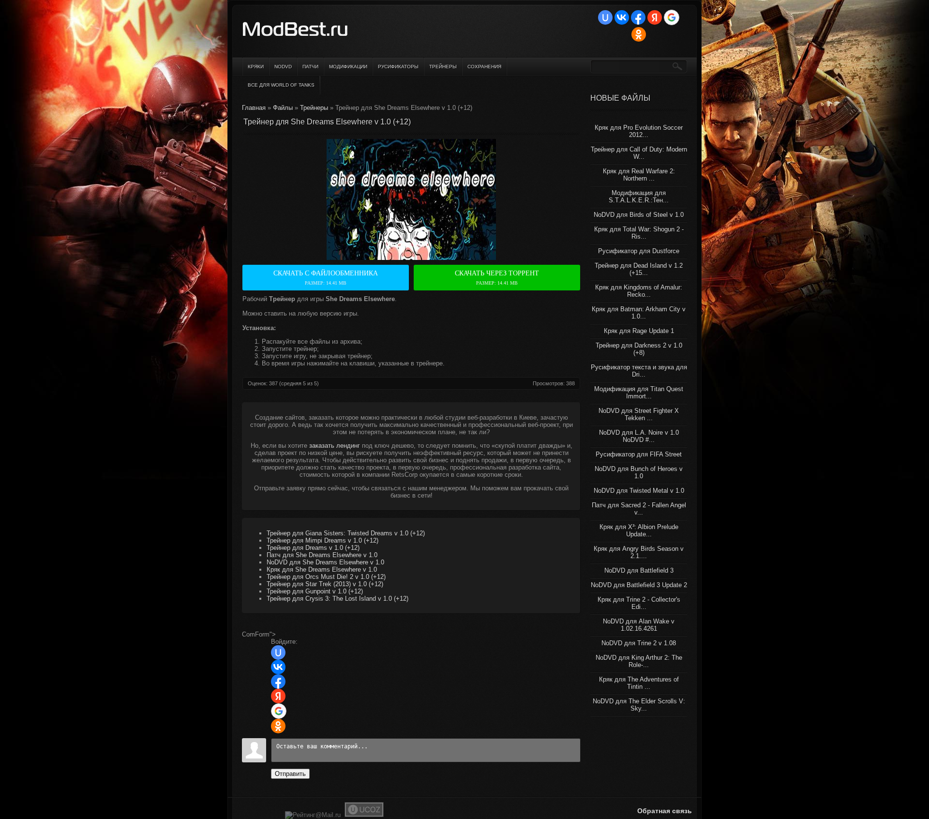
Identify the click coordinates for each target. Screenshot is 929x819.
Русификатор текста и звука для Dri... (639, 371)
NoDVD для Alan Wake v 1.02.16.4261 (638, 625)
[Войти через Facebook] (638, 17)
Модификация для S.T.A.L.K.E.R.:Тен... (639, 196)
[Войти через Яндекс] (654, 17)
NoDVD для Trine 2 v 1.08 (638, 643)
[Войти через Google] (671, 17)
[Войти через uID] (605, 17)
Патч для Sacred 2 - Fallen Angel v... (639, 508)
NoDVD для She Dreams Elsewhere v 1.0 (325, 562)
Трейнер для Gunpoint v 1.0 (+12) (315, 591)
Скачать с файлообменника (325, 278)
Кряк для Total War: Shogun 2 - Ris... (639, 233)
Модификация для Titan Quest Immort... (638, 392)
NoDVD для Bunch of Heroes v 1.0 (639, 472)
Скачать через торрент (497, 278)
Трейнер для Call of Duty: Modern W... (639, 153)
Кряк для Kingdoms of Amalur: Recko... (638, 291)
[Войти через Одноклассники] (638, 34)
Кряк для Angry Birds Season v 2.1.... (639, 552)
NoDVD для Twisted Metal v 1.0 (639, 490)
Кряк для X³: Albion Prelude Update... (638, 530)
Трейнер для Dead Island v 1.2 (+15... (639, 269)
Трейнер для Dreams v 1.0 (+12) (313, 547)
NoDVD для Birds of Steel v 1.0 (639, 214)
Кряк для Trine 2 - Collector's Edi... (639, 603)
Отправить (290, 773)
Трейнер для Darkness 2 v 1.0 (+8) (639, 349)
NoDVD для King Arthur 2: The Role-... (639, 661)
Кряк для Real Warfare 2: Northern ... (639, 174)
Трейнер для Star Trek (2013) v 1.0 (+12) (325, 584)
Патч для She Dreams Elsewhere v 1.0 (322, 555)
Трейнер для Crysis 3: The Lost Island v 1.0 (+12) (337, 598)
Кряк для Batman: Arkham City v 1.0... (639, 312)
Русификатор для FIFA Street (639, 454)
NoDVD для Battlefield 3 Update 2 (639, 585)
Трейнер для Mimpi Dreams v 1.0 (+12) (322, 540)
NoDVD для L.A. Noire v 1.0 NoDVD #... (639, 436)
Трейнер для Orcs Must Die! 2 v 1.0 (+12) (326, 576)
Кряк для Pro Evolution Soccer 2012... (639, 131)
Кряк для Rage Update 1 (639, 330)
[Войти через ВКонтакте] (621, 17)
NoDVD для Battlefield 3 (639, 570)
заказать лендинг (334, 445)
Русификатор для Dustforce (638, 251)
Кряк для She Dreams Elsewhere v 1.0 (322, 569)
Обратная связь (664, 811)
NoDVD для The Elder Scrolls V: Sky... (639, 705)
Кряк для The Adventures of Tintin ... (639, 683)
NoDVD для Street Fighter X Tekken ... (639, 414)
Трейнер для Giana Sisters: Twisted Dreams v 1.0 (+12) (346, 533)
